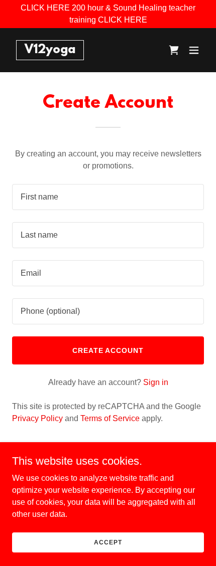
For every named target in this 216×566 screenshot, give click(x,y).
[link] (50, 50)
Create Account (108, 350)
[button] (194, 50)
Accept (108, 541)
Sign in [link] (155, 382)
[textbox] (108, 197)
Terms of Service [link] (110, 418)
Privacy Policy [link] (37, 418)
